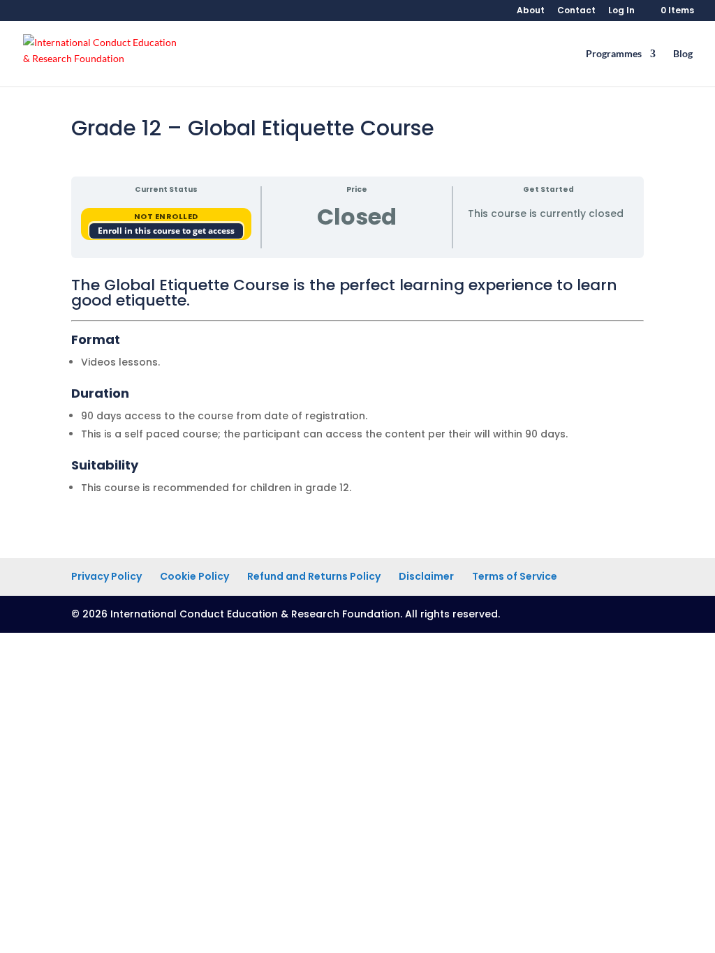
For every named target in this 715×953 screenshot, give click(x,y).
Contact (576, 11)
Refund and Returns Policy (314, 576)
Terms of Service (514, 576)
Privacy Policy (106, 576)
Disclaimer (426, 576)
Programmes (614, 54)
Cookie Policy (194, 576)
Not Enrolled (166, 216)
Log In (621, 11)
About (531, 11)
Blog (683, 54)
